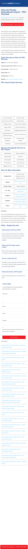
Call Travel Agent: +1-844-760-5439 (13, 24)
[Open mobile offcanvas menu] (26, 3)
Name (4, 306)
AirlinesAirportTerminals (7, 18)
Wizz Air (16, 18)
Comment (5, 294)
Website (4, 320)
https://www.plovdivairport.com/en (14, 79)
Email (4, 313)
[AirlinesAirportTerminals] (11, 3)
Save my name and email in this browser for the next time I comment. (13, 330)
